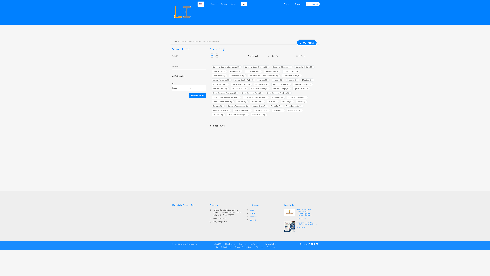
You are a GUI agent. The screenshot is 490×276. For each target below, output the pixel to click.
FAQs (252, 210)
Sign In (287, 4)
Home (213, 4)
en (244, 4)
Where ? (175, 66)
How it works (230, 244)
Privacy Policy (270, 244)
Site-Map (259, 247)
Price (174, 83)
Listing (224, 4)
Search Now (196, 95)
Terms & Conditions (223, 247)
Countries (271, 247)
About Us (218, 244)
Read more (300, 218)
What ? (175, 56)
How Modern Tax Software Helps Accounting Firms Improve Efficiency (303, 212)
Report (252, 213)
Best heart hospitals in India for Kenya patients (306, 223)
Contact (234, 4)
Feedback (253, 216)
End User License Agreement (250, 244)
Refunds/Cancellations (243, 247)
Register (298, 4)
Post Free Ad (312, 4)
